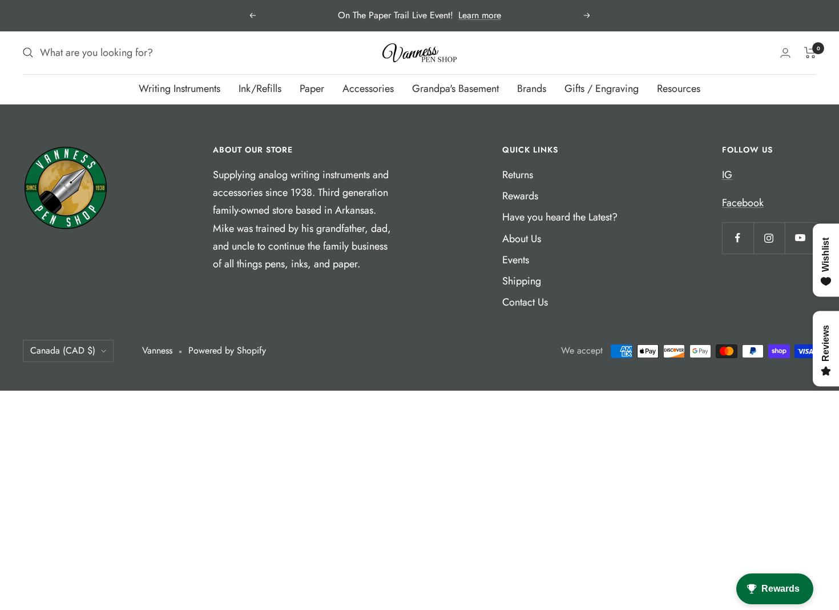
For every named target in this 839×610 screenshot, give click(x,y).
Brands (531, 88)
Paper (312, 88)
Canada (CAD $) (62, 350)
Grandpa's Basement (455, 88)
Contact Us (525, 302)
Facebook (743, 202)
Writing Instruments (179, 88)
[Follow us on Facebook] (737, 238)
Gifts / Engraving (601, 88)
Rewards (520, 195)
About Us (521, 238)
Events (515, 259)
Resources (678, 88)
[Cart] (810, 52)
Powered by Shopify (227, 350)
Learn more (479, 15)
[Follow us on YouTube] (800, 238)
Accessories (368, 88)
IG (727, 174)
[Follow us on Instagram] (769, 238)
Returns (517, 174)
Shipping (521, 281)
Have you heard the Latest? (560, 217)
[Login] (785, 53)
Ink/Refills (260, 88)
